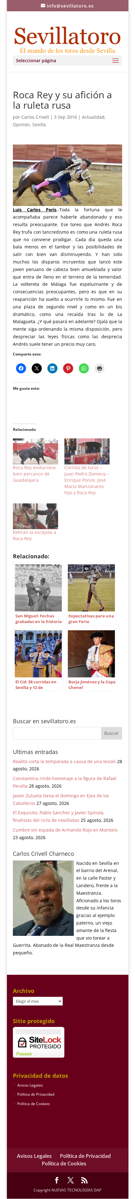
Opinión (21, 124)
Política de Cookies (33, 1103)
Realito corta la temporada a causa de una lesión (64, 761)
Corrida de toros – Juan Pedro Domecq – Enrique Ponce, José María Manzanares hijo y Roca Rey (86, 480)
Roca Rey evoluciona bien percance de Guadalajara (34, 473)
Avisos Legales (30, 1085)
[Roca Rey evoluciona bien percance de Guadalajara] (35, 451)
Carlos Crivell (35, 117)
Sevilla (39, 124)
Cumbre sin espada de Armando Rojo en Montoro (65, 830)
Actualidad (93, 117)
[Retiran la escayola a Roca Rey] (35, 516)
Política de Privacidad (35, 1094)
